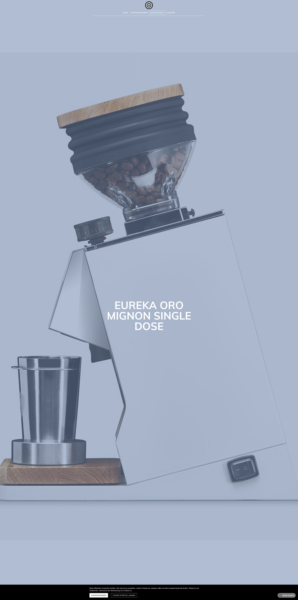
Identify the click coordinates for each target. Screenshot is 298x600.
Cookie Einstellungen (124, 595)
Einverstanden (98, 595)
